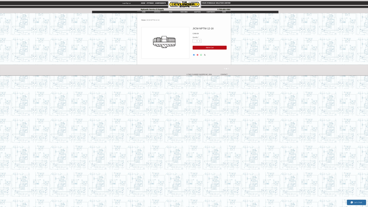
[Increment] (200, 41)
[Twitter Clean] (226, 69)
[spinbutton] (197, 41)
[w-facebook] (224, 69)
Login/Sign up (126, 3)
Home (143, 20)
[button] (157, 12)
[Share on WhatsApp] (201, 55)
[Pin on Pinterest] (197, 55)
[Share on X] (205, 55)
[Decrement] (194, 41)
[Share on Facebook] (194, 55)
